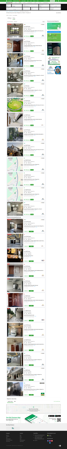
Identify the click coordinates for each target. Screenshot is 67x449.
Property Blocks (16, 0)
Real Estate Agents (22, 440)
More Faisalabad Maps (57, 401)
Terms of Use (8, 441)
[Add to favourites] (22, 51)
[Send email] (24, 36)
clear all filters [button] (15, 15)
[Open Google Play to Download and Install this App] (58, 416)
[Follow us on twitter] (48, 443)
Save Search (59, 12)
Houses (14, 18)
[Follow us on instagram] (50, 441)
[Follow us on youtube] (52, 441)
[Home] (6, 0)
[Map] (20, 51)
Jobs (6, 437)
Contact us (7, 436)
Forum (21, 437)
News (20, 436)
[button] (9, 6)
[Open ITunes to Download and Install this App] (51, 416)
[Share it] (21, 51)
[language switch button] (56, 1)
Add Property (22, 441)
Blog (20, 435)
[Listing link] (26, 30)
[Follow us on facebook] (48, 441)
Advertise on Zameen (9, 440)
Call (32, 36)
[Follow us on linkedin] (50, 443)
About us (7, 435)
